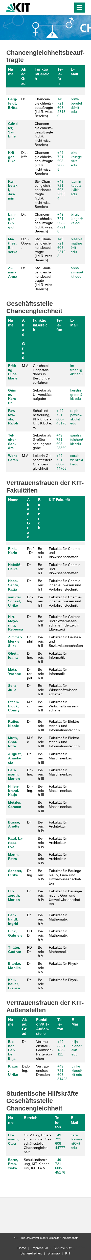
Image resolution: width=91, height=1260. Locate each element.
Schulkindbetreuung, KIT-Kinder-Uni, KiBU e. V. (42, 419)
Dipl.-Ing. (26, 1068)
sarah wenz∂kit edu (76, 460)
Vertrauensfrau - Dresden (43, 1070)
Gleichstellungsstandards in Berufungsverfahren (42, 374)
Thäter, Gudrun (14, 949)
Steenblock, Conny (13, 706)
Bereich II (41, 621)
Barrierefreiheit (31, 1253)
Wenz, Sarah (13, 458)
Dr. (23, 99)
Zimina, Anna (12, 272)
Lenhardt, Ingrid (13, 919)
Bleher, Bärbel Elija (11, 1050)
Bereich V (41, 919)
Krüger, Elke (11, 157)
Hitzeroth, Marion (14, 895)
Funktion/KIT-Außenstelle (42, 1026)
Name (10, 71)
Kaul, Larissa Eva (16, 842)
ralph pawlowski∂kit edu (76, 417)
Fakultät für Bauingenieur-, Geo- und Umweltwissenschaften (65, 877)
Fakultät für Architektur (58, 824)
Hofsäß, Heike (14, 567)
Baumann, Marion (14, 774)
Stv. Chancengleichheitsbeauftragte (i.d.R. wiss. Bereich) (44, 249)
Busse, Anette (14, 824)
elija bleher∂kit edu (77, 1048)
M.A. (25, 366)
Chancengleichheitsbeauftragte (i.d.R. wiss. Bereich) (44, 107)
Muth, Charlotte (13, 742)
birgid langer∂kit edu (77, 218)
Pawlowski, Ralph (13, 417)
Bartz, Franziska (13, 1164)
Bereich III (41, 725)
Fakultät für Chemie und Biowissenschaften (64, 553)
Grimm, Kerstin (12, 396)
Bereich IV (41, 826)
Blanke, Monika (14, 965)
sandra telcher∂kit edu (76, 439)
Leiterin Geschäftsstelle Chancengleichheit (43, 462)
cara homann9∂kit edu (76, 1141)
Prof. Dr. (30, 551)
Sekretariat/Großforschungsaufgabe (43, 441)
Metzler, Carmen (14, 804)
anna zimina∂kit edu (77, 272)
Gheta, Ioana (13, 655)
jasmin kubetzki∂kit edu (76, 187)
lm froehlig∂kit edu (76, 370)
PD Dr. (29, 933)
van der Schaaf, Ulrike (14, 601)
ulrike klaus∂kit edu (77, 1070)
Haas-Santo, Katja (13, 585)
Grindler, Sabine (13, 130)
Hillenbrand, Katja (13, 790)
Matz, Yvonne (14, 671)
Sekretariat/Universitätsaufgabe (43, 394)
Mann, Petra (13, 856)
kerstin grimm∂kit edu (76, 394)
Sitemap (54, 1253)
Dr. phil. (30, 639)
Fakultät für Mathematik (58, 917)
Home (21, 1248)
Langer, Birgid (12, 220)
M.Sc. (30, 704)
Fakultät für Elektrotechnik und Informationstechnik (64, 725)
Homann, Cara (13, 1139)
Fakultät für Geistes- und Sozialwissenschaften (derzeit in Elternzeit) (65, 623)
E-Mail (74, 71)
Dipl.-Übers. (26, 243)
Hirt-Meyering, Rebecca (15, 623)
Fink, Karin (12, 551)
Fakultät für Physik (63, 963)
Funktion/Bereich (42, 74)
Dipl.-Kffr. (25, 155)
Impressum (40, 1248)
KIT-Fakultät (59, 500)
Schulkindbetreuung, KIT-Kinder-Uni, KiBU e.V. (37, 1164)
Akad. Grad (24, 76)
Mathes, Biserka (12, 245)
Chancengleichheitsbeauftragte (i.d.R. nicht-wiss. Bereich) (44, 134)
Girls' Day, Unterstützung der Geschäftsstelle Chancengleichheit (37, 1143)
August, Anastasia (15, 758)
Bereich (39, 514)
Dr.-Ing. (30, 599)
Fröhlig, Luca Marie (12, 372)
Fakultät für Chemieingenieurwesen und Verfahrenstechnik (65, 585)
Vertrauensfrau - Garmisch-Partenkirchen (44, 1050)
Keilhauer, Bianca (14, 984)
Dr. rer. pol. (30, 673)
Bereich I (41, 553)
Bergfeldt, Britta (12, 103)
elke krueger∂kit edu (76, 159)
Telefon (60, 76)
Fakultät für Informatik (58, 655)
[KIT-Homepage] (18, 7)
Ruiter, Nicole (13, 723)
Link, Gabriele (15, 933)
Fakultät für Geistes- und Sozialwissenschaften (66, 641)
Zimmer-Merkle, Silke (15, 641)
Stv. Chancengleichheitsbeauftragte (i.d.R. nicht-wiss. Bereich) (44, 194)
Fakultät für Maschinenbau (60, 756)
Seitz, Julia (12, 688)
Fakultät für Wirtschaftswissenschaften (64, 690)
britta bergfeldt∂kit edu (76, 105)
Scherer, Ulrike (15, 873)
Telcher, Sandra (12, 441)
